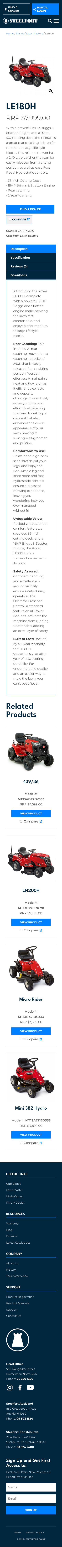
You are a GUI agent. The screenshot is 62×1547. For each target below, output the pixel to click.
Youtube (30, 1387)
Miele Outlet (14, 1196)
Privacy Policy (35, 1532)
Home (10, 33)
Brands (20, 33)
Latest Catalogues (18, 1242)
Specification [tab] (20, 257)
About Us (12, 1263)
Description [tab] (19, 249)
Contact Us (13, 1315)
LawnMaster (14, 1190)
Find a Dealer (30, 209)
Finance (11, 1236)
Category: (12, 235)
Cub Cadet (13, 1183)
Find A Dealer (15, 1202)
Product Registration (20, 1296)
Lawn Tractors (34, 33)
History (11, 1269)
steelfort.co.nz (35, 1539)
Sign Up (31, 1510)
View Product (31, 813)
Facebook (20, 1387)
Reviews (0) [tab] (19, 266)
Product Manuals (17, 1303)
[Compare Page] (28, 219)
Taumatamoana (17, 1276)
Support (11, 1309)
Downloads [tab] (19, 275)
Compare (19, 219)
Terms (18, 1532)
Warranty (12, 1223)
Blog (9, 1230)
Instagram (9, 1387)
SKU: (9, 230)
